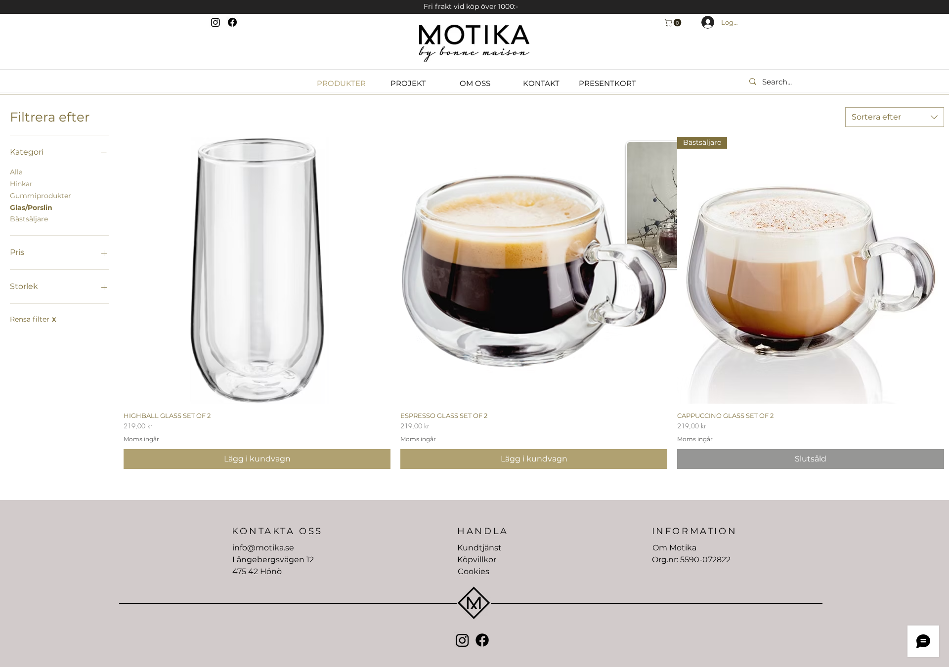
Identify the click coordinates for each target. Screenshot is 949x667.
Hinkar (21, 183)
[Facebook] (232, 22)
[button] (673, 23)
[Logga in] (702, 22)
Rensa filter (33, 319)
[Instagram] (215, 22)
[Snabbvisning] (257, 270)
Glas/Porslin (31, 207)
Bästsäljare (29, 218)
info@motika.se (263, 547)
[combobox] (894, 117)
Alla (16, 171)
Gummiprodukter (40, 195)
